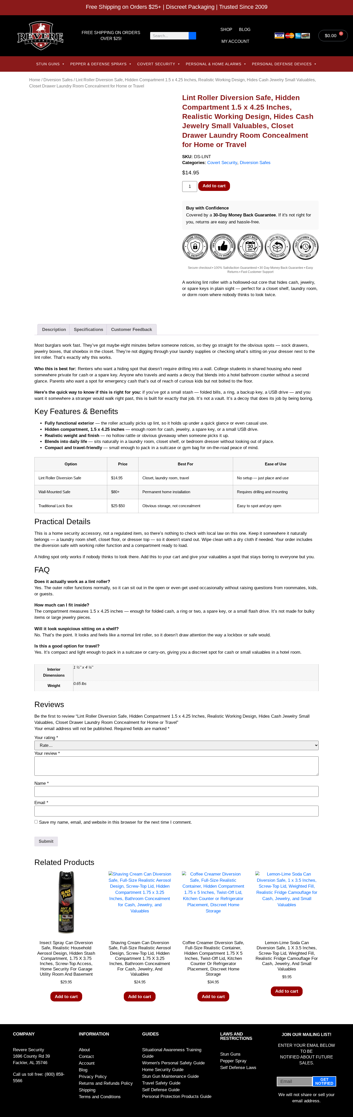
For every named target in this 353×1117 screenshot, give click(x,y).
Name (41, 783)
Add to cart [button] (66, 996)
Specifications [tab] (88, 329)
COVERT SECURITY (156, 64)
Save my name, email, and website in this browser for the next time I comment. (115, 822)
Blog (244, 29)
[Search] (192, 35)
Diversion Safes (58, 80)
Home (34, 80)
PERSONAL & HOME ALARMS (213, 64)
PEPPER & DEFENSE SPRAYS (98, 64)
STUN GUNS (48, 64)
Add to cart (214, 185)
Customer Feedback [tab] (131, 329)
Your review (47, 753)
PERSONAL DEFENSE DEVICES (282, 64)
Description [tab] (54, 329)
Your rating (46, 737)
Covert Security (222, 162)
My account (235, 41)
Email (41, 802)
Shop (226, 29)
